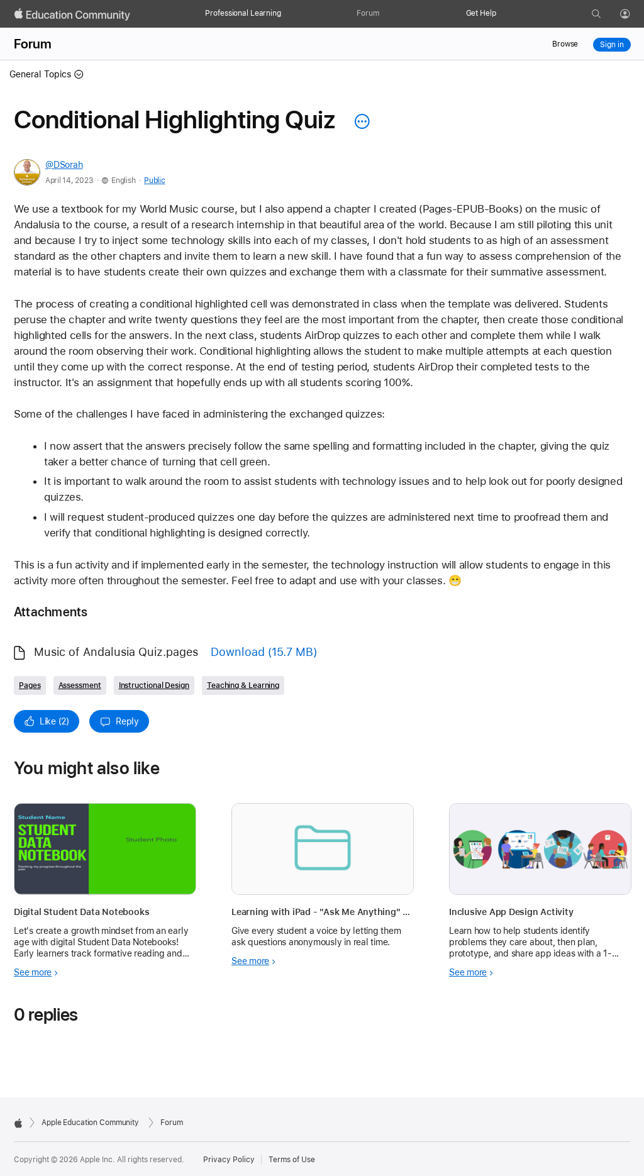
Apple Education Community (90, 1122)
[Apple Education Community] (72, 14)
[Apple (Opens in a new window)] (18, 1123)
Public (154, 180)
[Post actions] (359, 121)
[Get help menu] (502, 14)
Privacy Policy (229, 1159)
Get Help (481, 13)
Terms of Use (292, 1159)
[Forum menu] (385, 14)
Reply (127, 721)
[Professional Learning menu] (287, 14)
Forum (368, 13)
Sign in (611, 44)
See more (33, 972)
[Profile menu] (634, 14)
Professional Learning (242, 13)
